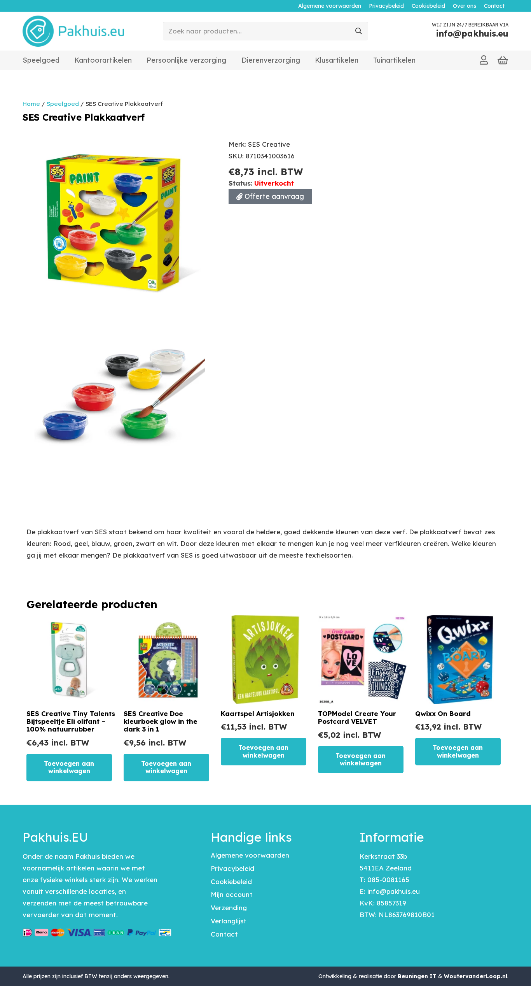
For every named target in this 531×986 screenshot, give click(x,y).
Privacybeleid (232, 868)
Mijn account (232, 894)
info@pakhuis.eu (393, 891)
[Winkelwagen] (503, 60)
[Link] (484, 60)
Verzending (229, 908)
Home (31, 103)
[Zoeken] (358, 31)
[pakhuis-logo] (73, 31)
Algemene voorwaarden (250, 855)
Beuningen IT (417, 976)
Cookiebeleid (231, 881)
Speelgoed (63, 103)
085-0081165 (388, 879)
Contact (224, 934)
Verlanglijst (228, 921)
